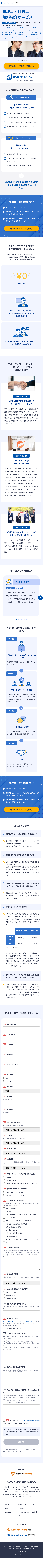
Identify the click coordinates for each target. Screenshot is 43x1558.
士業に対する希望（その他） (21, 1341)
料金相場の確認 (11, 1318)
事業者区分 (9, 1074)
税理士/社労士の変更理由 (21, 1369)
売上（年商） (10, 1148)
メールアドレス (11, 1064)
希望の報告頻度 (21, 1276)
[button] (16, 619)
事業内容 (8, 1110)
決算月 (15, 1136)
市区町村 (8, 1097)
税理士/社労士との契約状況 (15, 1188)
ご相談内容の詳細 (21, 1251)
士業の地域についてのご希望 (16, 1289)
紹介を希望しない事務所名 (21, 1306)
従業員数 (21, 1161)
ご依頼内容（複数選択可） (15, 1200)
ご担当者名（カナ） (13, 1044)
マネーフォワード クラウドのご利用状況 (20, 1174)
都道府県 (9, 1086)
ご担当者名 (9, 1034)
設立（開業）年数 (16, 1123)
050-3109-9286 (25, 77)
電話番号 (9, 1054)
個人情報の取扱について (31, 1421)
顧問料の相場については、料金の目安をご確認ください (18, 1321)
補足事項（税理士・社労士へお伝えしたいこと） (21, 1396)
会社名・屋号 (10, 1024)
